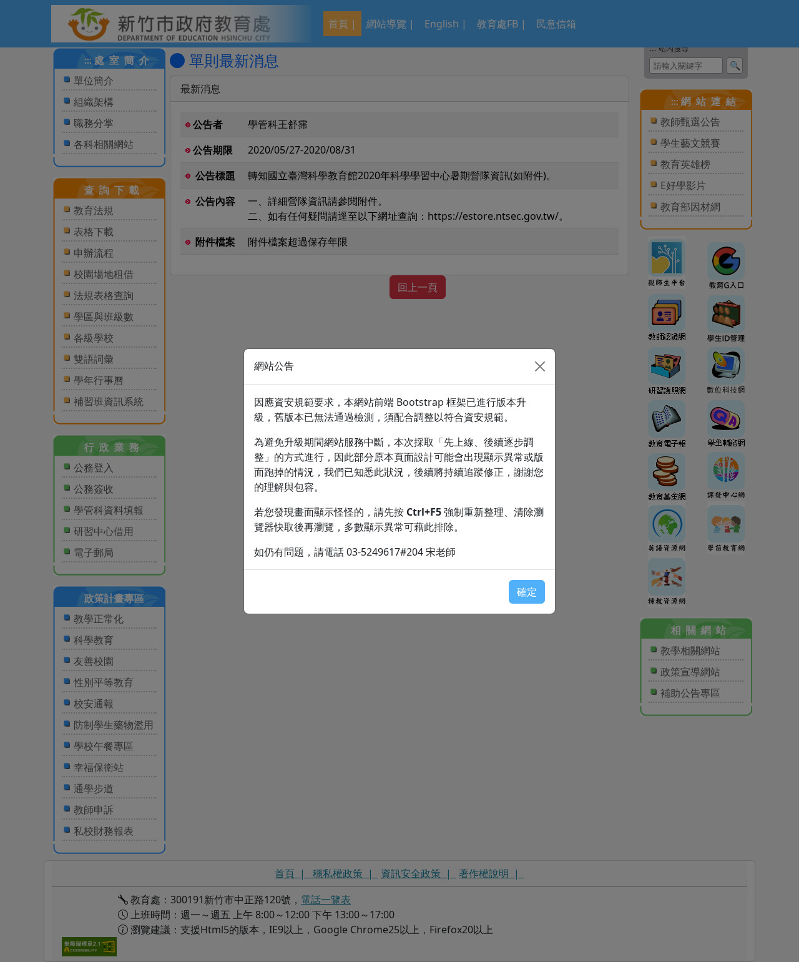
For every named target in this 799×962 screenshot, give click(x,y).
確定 (527, 592)
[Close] (540, 366)
